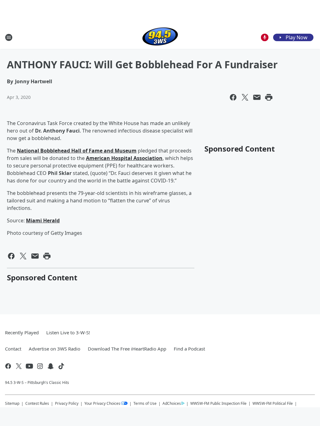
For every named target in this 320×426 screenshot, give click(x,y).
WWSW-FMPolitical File (272, 403)
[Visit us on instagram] (40, 366)
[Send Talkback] (264, 37)
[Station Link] (160, 37)
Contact (13, 349)
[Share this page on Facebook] (233, 97)
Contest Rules (37, 403)
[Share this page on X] (245, 97)
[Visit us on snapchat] (50, 366)
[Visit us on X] (18, 366)
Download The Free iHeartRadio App (127, 349)
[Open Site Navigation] (8, 37)
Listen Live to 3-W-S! (68, 332)
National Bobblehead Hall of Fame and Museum (77, 150)
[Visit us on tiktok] (61, 366)
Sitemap (12, 403)
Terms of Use (145, 403)
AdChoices (171, 403)
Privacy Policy (66, 403)
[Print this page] (268, 97)
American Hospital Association (124, 158)
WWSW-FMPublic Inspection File (218, 403)
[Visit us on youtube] (29, 366)
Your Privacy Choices (102, 403)
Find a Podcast (189, 349)
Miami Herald (43, 220)
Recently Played (22, 332)
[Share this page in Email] (256, 97)
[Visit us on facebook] (8, 366)
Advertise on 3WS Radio (54, 349)
